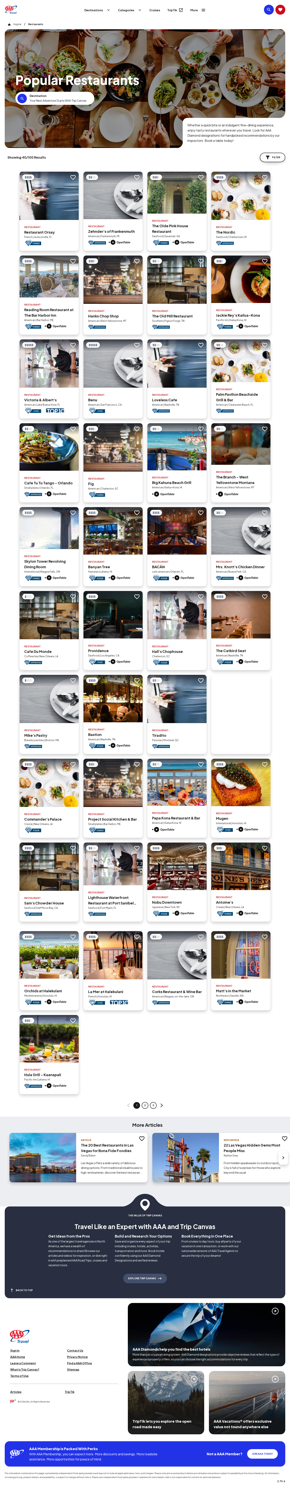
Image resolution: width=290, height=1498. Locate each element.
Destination (38, 96)
